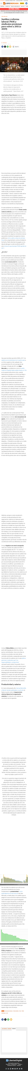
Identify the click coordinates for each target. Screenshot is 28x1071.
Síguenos (17, 46)
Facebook (6, 1069)
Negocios (22, 6)
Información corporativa (13, 1063)
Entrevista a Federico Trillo (10, 0)
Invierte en (7, 6)
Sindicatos (4, 1013)
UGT (7, 1013)
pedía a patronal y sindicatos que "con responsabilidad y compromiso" (13, 660)
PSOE (23, 1011)
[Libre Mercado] (11, 3)
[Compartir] (2, 47)
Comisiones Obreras (9, 1011)
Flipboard (17, 1069)
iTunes (22, 1069)
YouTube (13, 1069)
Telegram (19, 1069)
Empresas (2, 6)
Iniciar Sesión (26, 3)
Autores (19, 1065)
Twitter (8, 1069)
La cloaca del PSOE (19, 0)
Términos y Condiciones (11, 1064)
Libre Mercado (4, 16)
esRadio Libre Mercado (15, 6)
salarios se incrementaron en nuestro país (13, 360)
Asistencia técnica (11, 1065)
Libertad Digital (14, 1060)
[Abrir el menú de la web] (1, 3)
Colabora (22, 3)
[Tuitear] (5, 47)
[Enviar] (8, 47)
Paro (20, 1011)
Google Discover (15, 1069)
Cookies (20, 1064)
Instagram (10, 1069)
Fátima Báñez (16, 1011)
